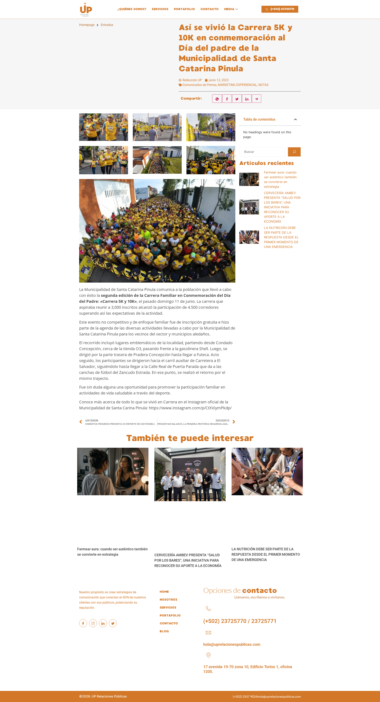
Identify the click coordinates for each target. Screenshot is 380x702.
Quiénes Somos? (131, 9)
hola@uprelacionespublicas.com (231, 644)
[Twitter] (113, 623)
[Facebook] (83, 623)
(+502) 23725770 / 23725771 (240, 621)
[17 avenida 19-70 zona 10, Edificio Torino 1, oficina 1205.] (208, 655)
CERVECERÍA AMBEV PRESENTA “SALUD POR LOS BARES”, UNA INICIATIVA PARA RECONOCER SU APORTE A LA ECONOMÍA (187, 560)
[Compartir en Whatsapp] (217, 98)
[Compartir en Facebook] (227, 98)
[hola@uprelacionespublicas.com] (208, 633)
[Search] (294, 152)
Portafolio (184, 9)
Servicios (160, 9)
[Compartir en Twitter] (237, 98)
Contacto (209, 9)
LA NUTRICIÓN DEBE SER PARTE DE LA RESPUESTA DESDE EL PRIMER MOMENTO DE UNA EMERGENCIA (266, 554)
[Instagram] (93, 623)
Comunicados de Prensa (199, 85)
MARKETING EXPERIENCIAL (237, 85)
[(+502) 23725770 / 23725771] (208, 608)
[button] (295, 119)
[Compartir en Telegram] (256, 98)
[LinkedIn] (103, 623)
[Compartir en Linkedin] (247, 98)
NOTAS (263, 85)
